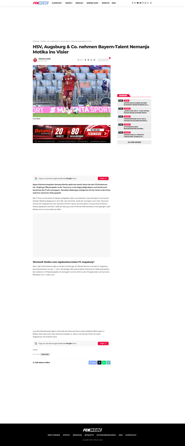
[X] (135, 3)
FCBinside (36, 41)
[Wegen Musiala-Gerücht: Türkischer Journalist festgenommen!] (134, 134)
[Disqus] (72, 394)
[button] (151, 3)
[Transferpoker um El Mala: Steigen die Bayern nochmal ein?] (134, 118)
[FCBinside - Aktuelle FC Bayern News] (41, 2)
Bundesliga (126, 100)
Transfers (43, 41)
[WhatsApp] (148, 3)
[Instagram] (143, 3)
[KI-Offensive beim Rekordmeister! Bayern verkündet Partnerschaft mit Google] (134, 126)
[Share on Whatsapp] (91, 59)
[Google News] (140, 3)
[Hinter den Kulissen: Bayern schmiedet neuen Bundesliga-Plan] (134, 102)
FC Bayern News (127, 108)
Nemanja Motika (45, 354)
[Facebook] (133, 3)
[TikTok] (145, 3)
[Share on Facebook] (85, 59)
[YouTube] (137, 3)
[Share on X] (88, 59)
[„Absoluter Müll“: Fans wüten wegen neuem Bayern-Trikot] (134, 110)
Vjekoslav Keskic (45, 58)
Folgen (102, 178)
